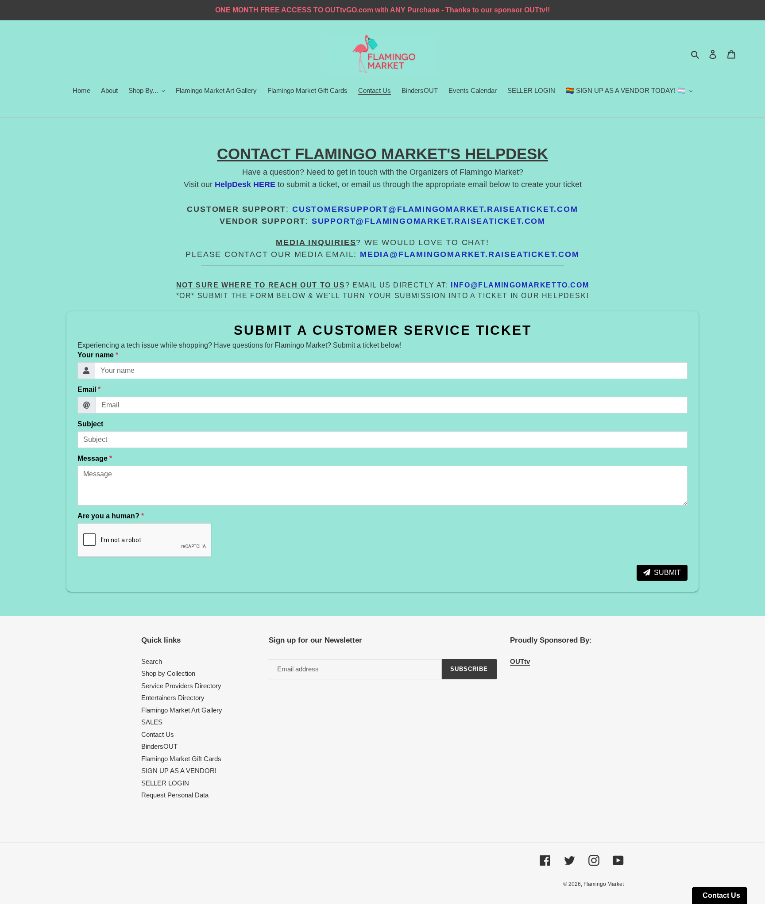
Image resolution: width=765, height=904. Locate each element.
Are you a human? (110, 516)
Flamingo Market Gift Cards (181, 758)
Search (151, 661)
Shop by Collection (168, 673)
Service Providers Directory (181, 685)
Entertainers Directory (173, 697)
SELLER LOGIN (165, 783)
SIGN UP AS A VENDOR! (178, 770)
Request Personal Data (175, 795)
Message (94, 458)
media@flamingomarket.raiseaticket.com (470, 254)
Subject (90, 424)
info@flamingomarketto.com (520, 285)
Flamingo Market (603, 884)
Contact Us (157, 734)
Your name (97, 355)
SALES (151, 722)
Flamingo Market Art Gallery (181, 710)
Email (88, 389)
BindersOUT (159, 746)
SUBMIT (667, 572)
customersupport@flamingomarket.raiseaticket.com (435, 209)
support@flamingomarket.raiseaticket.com (428, 221)
